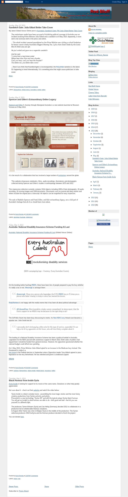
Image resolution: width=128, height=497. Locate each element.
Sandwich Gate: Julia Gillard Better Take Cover (31, 27)
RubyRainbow (14, 303)
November (97, 137)
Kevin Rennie (19, 87)
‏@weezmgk (21, 294)
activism (16, 370)
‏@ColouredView (22, 309)
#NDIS (34, 285)
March (95, 185)
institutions (62, 175)
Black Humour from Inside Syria (24, 380)
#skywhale (60, 67)
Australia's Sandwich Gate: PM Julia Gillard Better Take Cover (59, 31)
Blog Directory (92, 66)
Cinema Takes (93, 93)
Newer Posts (13, 486)
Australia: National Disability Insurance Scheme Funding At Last (39, 227)
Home (47, 486)
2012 (93, 198)
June (95, 152)
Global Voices (93, 89)
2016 (93, 120)
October (96, 141)
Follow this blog (103, 224)
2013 (93, 131)
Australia (22, 217)
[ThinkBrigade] (96, 46)
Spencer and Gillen (16, 105)
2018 (93, 112)
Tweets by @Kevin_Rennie (98, 55)
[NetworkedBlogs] (103, 220)
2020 (93, 109)
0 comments (34, 87)
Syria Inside (13, 384)
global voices (26, 89)
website (36, 390)
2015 (93, 124)
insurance (48, 370)
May (95, 156)
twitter (43, 89)
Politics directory (93, 77)
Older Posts (79, 486)
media (39, 89)
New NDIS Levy (59, 318)
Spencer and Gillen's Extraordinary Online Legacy (32, 99)
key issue (12, 352)
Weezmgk (28, 288)
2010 (93, 205)
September (97, 145)
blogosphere (17, 89)
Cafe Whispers (93, 99)
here (22, 417)
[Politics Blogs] (93, 64)
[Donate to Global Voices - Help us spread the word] (101, 44)
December (97, 134)
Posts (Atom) (24, 491)
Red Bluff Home (94, 86)
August (96, 148)
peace (15, 478)
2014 (93, 127)
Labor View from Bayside (97, 96)
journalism (33, 89)
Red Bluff (100, 11)
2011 (93, 201)
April (95, 182)
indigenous (29, 217)
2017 (93, 116)
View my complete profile (97, 33)
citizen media (32, 370)
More (10, 76)
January (96, 193)
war (19, 478)
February (96, 189)
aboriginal (16, 217)
